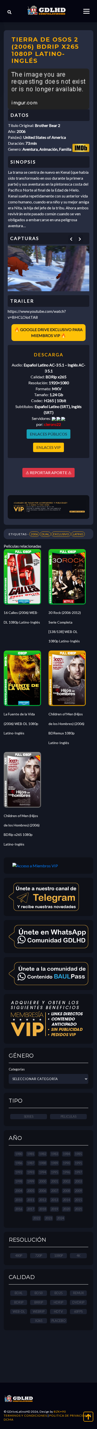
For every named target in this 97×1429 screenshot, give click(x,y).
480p (18, 1256)
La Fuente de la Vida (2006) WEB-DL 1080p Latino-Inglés (21, 723)
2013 (54, 1200)
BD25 (58, 1293)
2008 (66, 1191)
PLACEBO (58, 1321)
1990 (66, 1163)
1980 (18, 1154)
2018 (42, 1209)
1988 (42, 1163)
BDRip (18, 1302)
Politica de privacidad (69, 1415)
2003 (78, 1181)
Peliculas (68, 1116)
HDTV (58, 1311)
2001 (54, 1181)
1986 (18, 1163)
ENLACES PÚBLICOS (48, 434)
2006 (34, 534)
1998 (18, 1181)
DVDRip (78, 1302)
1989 (54, 1163)
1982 (42, 1154)
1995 (54, 1172)
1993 (30, 1172)
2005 (30, 1191)
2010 (18, 1200)
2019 (54, 1209)
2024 (60, 1218)
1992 (18, 1172)
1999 (30, 1181)
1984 (66, 1154)
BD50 (39, 1293)
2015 (78, 1200)
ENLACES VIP (48, 447)
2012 (42, 1200)
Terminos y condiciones (25, 1415)
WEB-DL (19, 1311)
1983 (54, 1154)
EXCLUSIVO (61, 534)
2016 (18, 1209)
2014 (66, 1200)
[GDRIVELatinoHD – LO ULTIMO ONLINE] (46, 10)
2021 (78, 1209)
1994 (42, 1172)
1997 (78, 1172)
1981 (30, 1154)
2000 (42, 1181)
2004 (18, 1191)
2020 (66, 1209)
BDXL (19, 1293)
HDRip (58, 1302)
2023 (48, 1218)
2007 (54, 1191)
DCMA (8, 1419)
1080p (58, 1256)
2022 (36, 1218)
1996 (66, 1172)
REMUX (78, 1293)
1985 (78, 1154)
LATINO (78, 534)
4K (78, 1256)
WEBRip (39, 1311)
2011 (30, 1200)
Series (28, 1116)
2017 (30, 1209)
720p (38, 1256)
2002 (66, 1181)
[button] (71, 239)
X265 (38, 1321)
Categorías (17, 1069)
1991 (78, 1163)
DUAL (45, 534)
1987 (30, 1163)
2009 (78, 1191)
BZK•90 (60, 1411)
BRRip (38, 1302)
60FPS (78, 1311)
